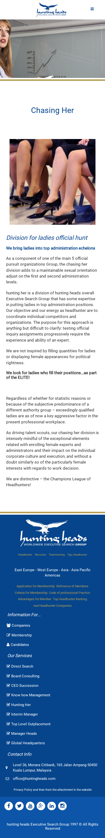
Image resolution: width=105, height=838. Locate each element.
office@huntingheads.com (34, 778)
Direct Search (22, 666)
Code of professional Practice (69, 593)
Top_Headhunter (77, 554)
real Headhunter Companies (52, 605)
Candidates (20, 644)
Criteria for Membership (31, 593)
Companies (21, 625)
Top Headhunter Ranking (70, 599)
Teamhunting (57, 554)
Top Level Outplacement (31, 724)
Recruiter (40, 554)
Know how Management (30, 695)
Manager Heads (24, 733)
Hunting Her (21, 705)
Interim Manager (24, 714)
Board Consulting (25, 676)
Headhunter (25, 554)
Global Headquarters (28, 743)
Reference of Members (72, 586)
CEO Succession (24, 685)
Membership (21, 635)
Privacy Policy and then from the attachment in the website (53, 789)
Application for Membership (36, 586)
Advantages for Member (34, 599)
